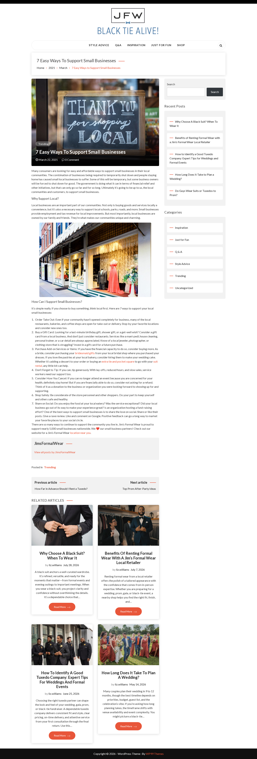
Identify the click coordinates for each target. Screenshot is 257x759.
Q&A (118, 45)
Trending (43, 143)
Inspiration (136, 45)
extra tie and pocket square (118, 361)
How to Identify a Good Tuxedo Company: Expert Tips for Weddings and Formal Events (62, 679)
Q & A (178, 251)
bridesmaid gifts (85, 353)
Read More (60, 606)
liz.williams (55, 565)
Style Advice (99, 45)
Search (171, 84)
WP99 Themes (155, 753)
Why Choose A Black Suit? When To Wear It (62, 555)
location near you (80, 432)
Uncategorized (184, 288)
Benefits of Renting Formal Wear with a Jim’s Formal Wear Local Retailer (128, 558)
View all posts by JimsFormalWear (55, 452)
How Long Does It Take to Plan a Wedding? (128, 675)
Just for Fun (161, 45)
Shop (181, 45)
